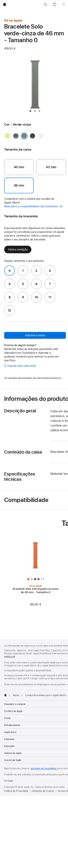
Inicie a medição (17, 249)
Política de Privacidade (16, 791)
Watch (16, 695)
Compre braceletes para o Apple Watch (45, 695)
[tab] (30, 111)
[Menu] (63, 4)
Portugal (8, 780)
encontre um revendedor (43, 768)
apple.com (9, 656)
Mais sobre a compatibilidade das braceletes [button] (31, 206)
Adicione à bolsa (35, 335)
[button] (45, 4)
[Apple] (5, 695)
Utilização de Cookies (43, 791)
